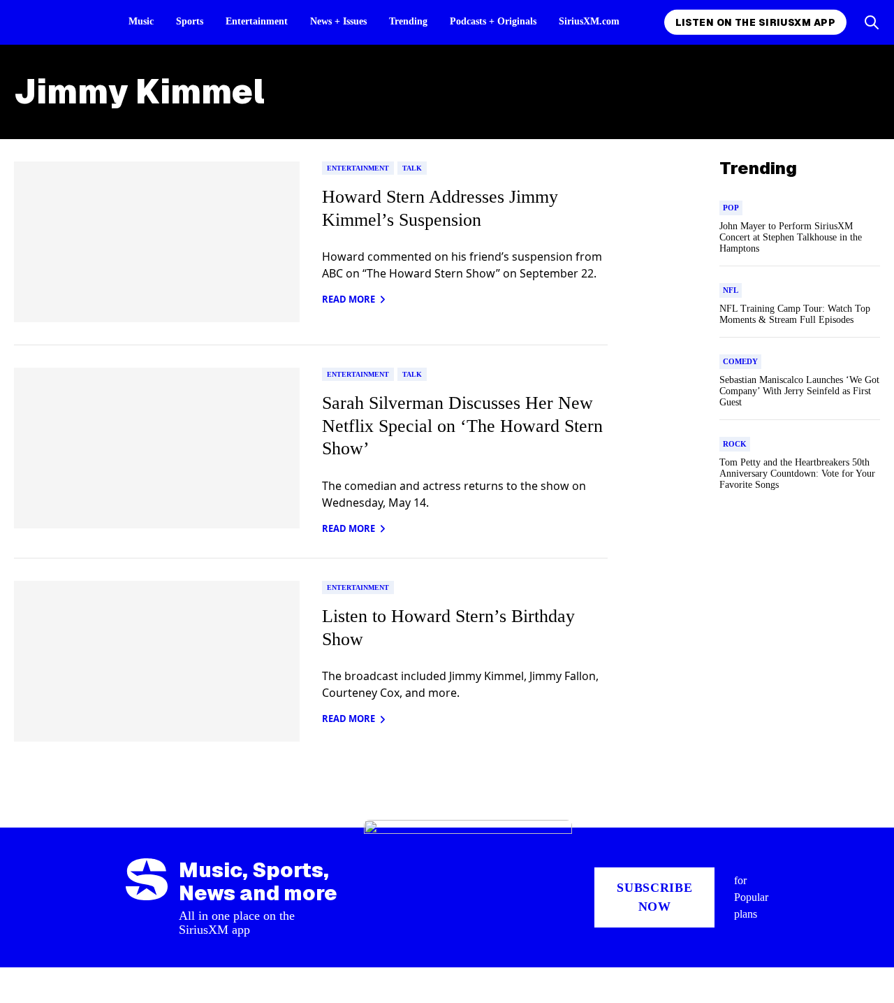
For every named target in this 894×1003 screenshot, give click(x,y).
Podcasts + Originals (493, 21)
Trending (408, 21)
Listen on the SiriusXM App (755, 22)
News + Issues (338, 21)
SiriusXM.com (589, 21)
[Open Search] (871, 22)
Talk (412, 168)
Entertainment (257, 21)
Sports (189, 21)
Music (141, 21)
